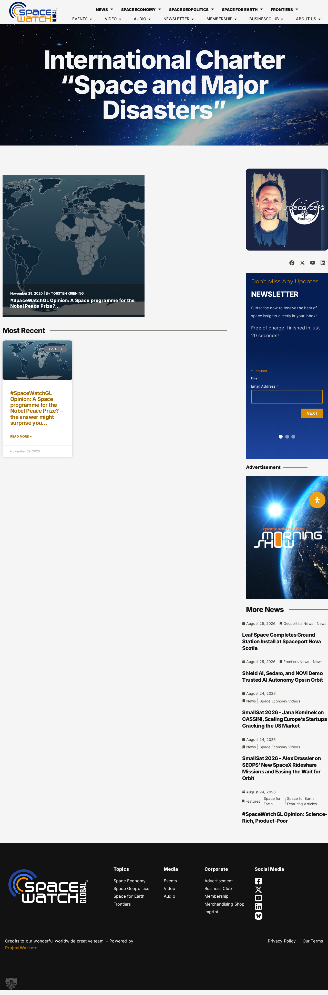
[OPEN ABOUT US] (319, 19)
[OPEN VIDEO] (120, 19)
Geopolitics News (298, 623)
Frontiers (282, 9)
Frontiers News (296, 661)
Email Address (264, 386)
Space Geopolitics (189, 9)
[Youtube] (313, 263)
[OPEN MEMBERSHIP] (236, 19)
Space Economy (138, 9)
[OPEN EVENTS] (91, 19)
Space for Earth (240, 9)
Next (312, 413)
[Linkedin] (323, 263)
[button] (11, 983)
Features (252, 801)
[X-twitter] (302, 263)
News (102, 9)
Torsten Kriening (67, 293)
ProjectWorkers (21, 947)
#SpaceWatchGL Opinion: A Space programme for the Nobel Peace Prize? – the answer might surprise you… (36, 408)
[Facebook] (292, 263)
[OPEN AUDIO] (149, 19)
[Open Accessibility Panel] (317, 500)
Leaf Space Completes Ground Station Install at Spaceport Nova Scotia (281, 641)
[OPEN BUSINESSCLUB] (282, 19)
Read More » (21, 436)
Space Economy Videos (280, 701)
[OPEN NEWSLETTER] (192, 19)
